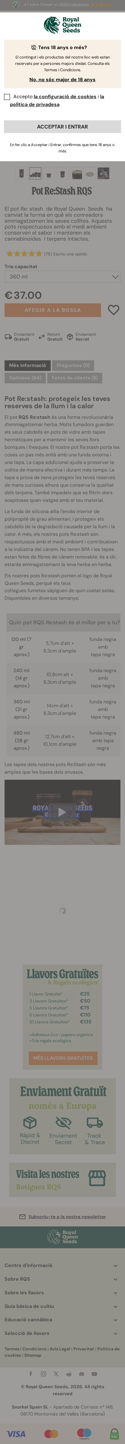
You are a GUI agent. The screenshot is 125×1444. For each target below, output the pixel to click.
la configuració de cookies (65, 96)
